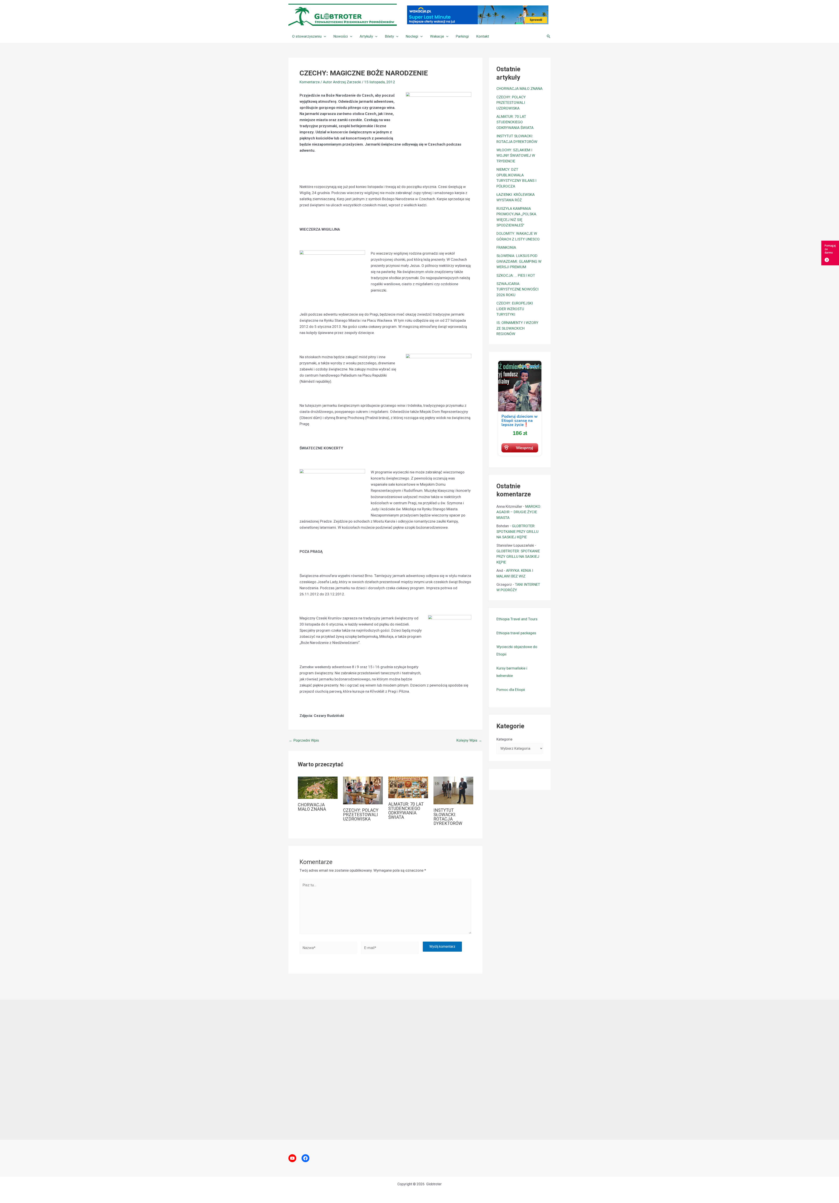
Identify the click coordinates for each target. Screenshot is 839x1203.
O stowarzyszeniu (307, 36)
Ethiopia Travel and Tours (516, 619)
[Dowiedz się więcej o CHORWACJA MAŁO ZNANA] (318, 787)
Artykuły (366, 36)
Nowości (340, 36)
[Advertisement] (419, 1069)
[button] (324, 36)
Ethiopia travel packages (516, 633)
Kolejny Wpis (469, 740)
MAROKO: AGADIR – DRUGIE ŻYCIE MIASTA (518, 512)
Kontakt (482, 36)
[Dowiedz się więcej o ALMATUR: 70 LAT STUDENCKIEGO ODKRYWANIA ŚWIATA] (408, 787)
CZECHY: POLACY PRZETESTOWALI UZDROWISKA (360, 815)
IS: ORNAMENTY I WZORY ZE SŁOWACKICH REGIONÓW (517, 328)
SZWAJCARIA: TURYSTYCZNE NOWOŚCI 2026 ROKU (517, 289)
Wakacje (437, 36)
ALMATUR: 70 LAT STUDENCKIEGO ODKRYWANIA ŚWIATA (406, 810)
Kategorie (504, 739)
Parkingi (462, 36)
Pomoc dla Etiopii (510, 689)
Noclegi (412, 36)
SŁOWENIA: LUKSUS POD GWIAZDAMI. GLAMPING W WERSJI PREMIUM (518, 261)
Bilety (389, 36)
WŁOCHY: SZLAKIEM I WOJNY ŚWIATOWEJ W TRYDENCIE (515, 155)
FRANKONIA (506, 247)
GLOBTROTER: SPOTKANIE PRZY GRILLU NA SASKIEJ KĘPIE (517, 531)
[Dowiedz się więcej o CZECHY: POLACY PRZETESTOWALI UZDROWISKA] (363, 790)
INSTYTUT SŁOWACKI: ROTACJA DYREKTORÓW (447, 817)
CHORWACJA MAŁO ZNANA (312, 807)
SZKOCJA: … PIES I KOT (515, 275)
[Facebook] (305, 1158)
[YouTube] (292, 1158)
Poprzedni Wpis (304, 740)
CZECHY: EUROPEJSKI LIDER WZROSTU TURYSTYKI (514, 308)
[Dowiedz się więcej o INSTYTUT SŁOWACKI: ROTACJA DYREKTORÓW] (453, 790)
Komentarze (310, 82)
